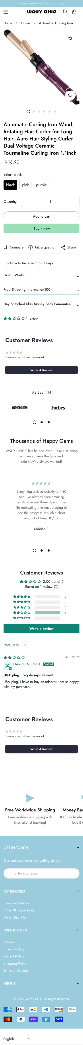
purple (41, 185)
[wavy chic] (41, 11)
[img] (14, 657)
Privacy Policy (14, 949)
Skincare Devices (16, 903)
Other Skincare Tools (19, 910)
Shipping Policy (15, 963)
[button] (74, 12)
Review (9, 942)
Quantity (10, 201)
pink (25, 185)
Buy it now (41, 228)
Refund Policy (14, 956)
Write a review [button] (41, 628)
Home (8, 23)
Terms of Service (16, 970)
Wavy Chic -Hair (15, 917)
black (10, 185)
